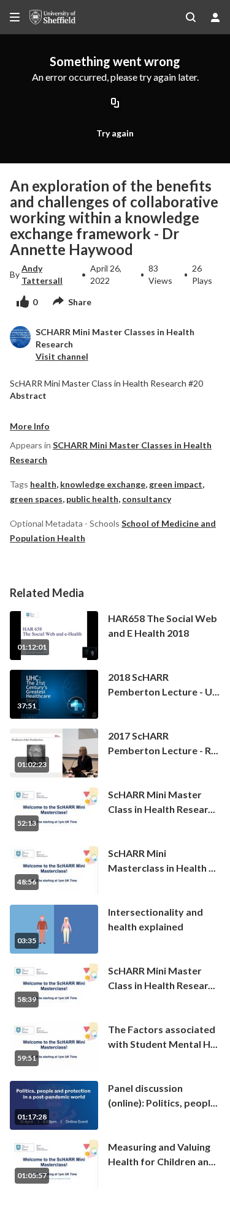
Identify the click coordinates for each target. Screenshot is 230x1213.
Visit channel (62, 356)
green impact (175, 484)
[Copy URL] (115, 103)
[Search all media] (191, 17)
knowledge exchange (102, 484)
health (43, 484)
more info (30, 426)
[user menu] (215, 17)
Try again (115, 133)
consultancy (146, 499)
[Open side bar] (15, 17)
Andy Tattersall (42, 274)
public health (92, 499)
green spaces (36, 499)
